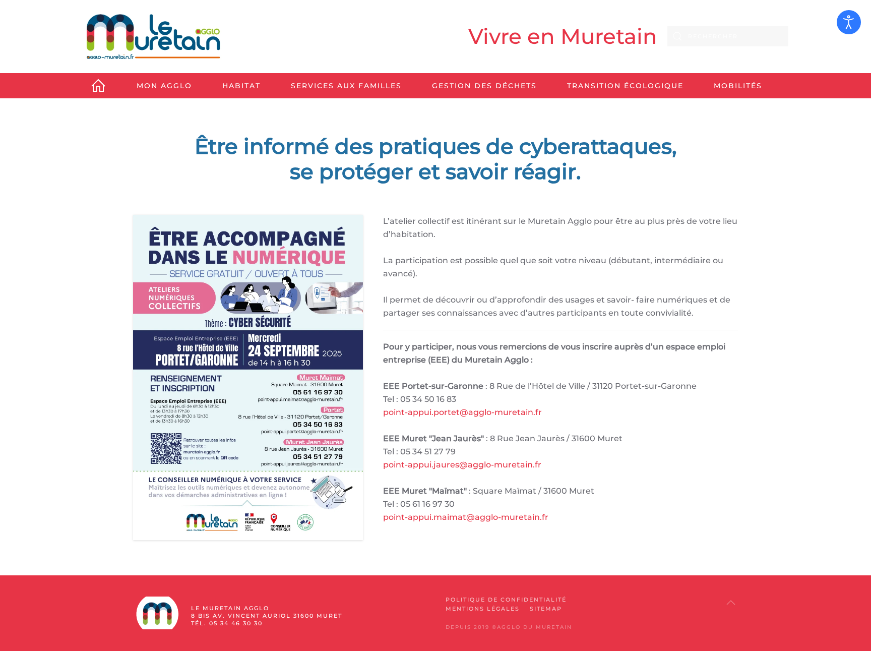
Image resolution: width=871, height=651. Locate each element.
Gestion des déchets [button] (484, 85)
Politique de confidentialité (506, 599)
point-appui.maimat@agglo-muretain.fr (465, 517)
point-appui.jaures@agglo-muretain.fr (462, 464)
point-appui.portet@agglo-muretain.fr (462, 412)
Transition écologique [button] (625, 85)
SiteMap (546, 608)
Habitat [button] (241, 85)
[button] (731, 603)
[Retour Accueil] (153, 36)
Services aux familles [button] (346, 85)
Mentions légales (483, 608)
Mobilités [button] (738, 85)
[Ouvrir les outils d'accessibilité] (849, 22)
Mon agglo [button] (164, 85)
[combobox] (727, 36)
